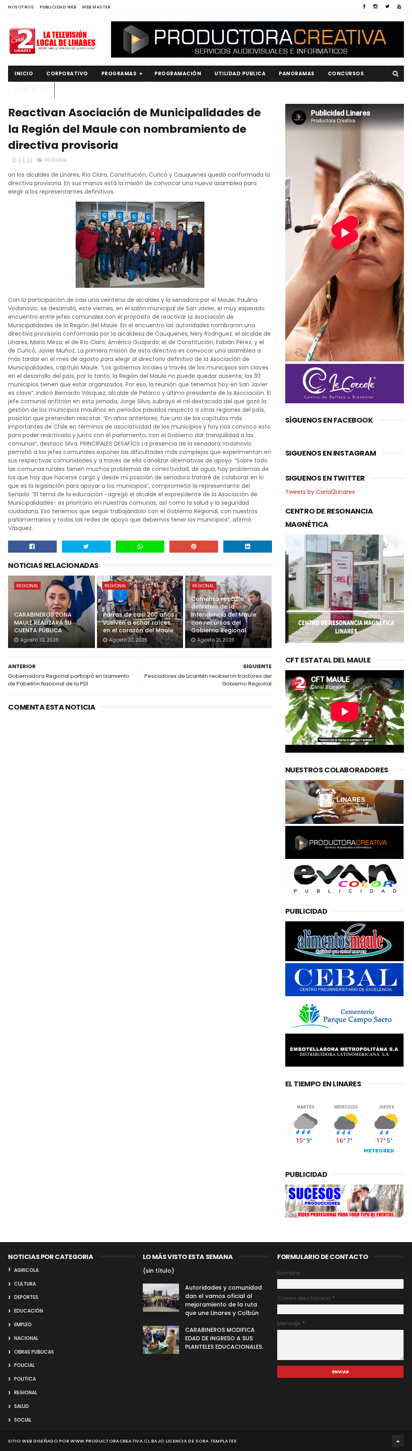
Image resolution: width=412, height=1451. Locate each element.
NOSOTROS (21, 7)
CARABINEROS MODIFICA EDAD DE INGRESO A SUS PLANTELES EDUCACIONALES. (224, 1338)
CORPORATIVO (67, 73)
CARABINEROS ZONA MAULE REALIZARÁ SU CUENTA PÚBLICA (43, 622)
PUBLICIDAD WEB (58, 7)
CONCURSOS (346, 73)
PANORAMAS (297, 73)
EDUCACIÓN (28, 1310)
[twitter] (387, 6)
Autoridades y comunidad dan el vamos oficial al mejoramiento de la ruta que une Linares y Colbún (223, 1300)
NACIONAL (26, 1338)
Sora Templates (216, 1441)
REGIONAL (56, 160)
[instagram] (375, 6)
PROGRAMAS (119, 73)
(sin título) (158, 1271)
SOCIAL (22, 1419)
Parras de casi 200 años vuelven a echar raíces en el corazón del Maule (138, 622)
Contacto (31, 89)
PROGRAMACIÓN (177, 73)
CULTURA (25, 1283)
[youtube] (399, 6)
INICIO (23, 73)
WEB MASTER (96, 7)
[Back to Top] (398, 1441)
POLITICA (25, 1378)
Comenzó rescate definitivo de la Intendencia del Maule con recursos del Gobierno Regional (223, 614)
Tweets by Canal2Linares (320, 492)
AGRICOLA (26, 1270)
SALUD (21, 1406)
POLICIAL (24, 1365)
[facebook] (364, 6)
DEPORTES (26, 1297)
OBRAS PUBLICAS (34, 1351)
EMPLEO (23, 1324)
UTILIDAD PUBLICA (240, 73)
